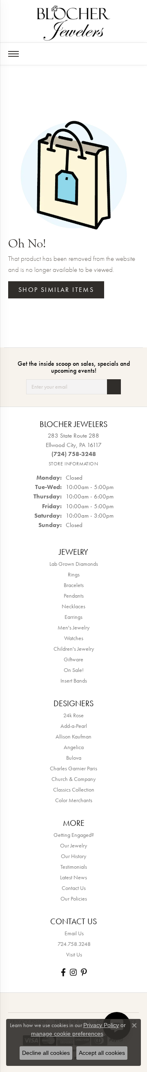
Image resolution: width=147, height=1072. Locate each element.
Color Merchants (73, 800)
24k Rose (73, 715)
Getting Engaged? (73, 834)
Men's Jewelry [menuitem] (73, 627)
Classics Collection (73, 789)
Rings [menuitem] (74, 574)
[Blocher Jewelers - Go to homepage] (73, 21)
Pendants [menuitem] (74, 595)
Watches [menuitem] (73, 638)
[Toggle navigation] (13, 54)
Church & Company (73, 779)
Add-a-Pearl (73, 725)
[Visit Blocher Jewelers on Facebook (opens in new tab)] (63, 972)
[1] (114, 386)
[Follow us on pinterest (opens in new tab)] (84, 972)
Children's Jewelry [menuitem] (73, 648)
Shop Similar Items (56, 289)
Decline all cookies (46, 1053)
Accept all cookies (102, 1053)
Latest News (73, 877)
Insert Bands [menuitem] (73, 680)
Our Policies (73, 898)
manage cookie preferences (67, 1033)
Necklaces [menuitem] (73, 606)
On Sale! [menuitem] (74, 670)
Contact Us (74, 888)
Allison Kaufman (73, 736)
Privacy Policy (101, 1025)
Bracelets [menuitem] (74, 585)
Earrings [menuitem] (73, 617)
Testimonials (73, 866)
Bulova (73, 757)
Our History (73, 856)
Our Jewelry (73, 845)
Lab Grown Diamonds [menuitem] (73, 563)
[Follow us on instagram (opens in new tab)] (73, 972)
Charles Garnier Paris (73, 768)
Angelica (74, 747)
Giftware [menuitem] (73, 659)
